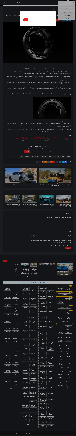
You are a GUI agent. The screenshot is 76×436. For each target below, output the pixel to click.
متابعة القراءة (38, 23)
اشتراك (25, 20)
